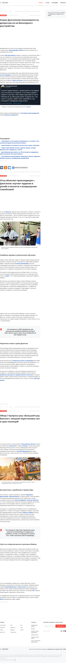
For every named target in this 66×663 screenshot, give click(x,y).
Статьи (47, 2)
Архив (21, 629)
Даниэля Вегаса (14, 496)
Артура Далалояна (10, 587)
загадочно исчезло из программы (23, 360)
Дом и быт (2, 632)
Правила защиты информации (35, 632)
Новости (41, 2)
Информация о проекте (34, 626)
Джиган (8, 212)
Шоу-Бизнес (3, 15)
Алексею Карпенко (32, 500)
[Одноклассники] (5, 167)
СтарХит (7, 276)
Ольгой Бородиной (23, 451)
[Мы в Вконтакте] (61, 631)
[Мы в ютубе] (65, 631)
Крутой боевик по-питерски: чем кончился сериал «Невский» (20, 145)
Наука (1, 629)
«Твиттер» (28, 106)
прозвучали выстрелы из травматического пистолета (16, 375)
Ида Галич (13, 446)
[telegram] (9, 167)
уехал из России (17, 80)
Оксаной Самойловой (21, 263)
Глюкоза (25, 446)
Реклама (33, 628)
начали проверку (5, 75)
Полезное (62, 2)
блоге (2, 599)
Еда (21, 625)
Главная (1, 11)
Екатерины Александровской (30, 113)
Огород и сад (13, 632)
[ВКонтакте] (1, 167)
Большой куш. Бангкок (29, 444)
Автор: (3, 160)
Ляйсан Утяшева (28, 512)
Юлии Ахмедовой (20, 500)
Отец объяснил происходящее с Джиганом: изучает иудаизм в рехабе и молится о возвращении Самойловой (35, 171)
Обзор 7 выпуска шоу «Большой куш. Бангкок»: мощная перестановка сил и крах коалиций (32, 406)
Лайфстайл (12, 627)
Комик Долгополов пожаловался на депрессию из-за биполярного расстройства (30, 11)
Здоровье (12, 629)
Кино (21, 627)
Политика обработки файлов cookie (35, 641)
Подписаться (60, 626)
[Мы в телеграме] (63, 631)
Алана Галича (22, 587)
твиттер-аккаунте (10, 55)
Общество (2, 627)
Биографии (55, 2)
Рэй (33, 590)
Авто (11, 625)
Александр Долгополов (16, 50)
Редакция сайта (34, 634)
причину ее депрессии (11, 115)
